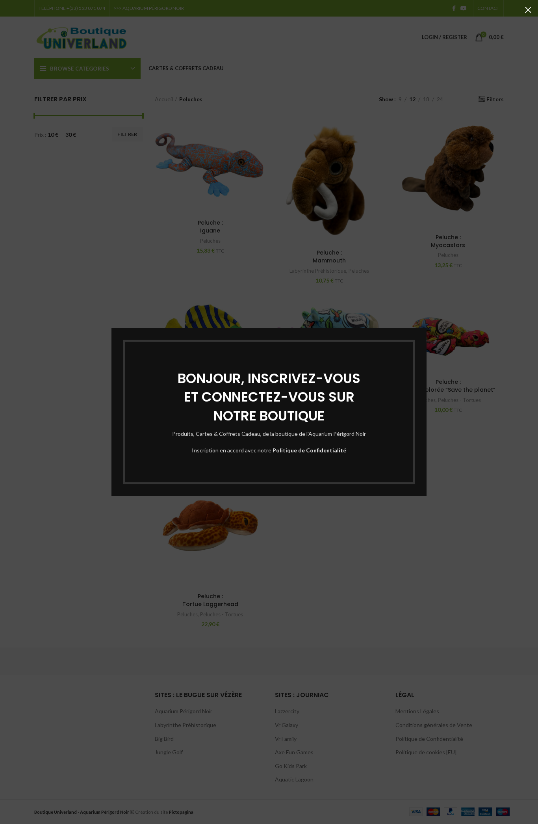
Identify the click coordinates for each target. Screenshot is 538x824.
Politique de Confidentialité (309, 450)
